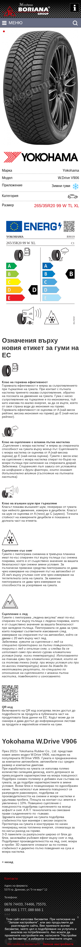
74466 (29, 904)
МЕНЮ (15, 22)
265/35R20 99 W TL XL (56, 205)
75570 (41, 904)
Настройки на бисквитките (24, 944)
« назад (7, 862)
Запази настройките (58, 944)
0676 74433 (13, 904)
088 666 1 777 (15, 910)
